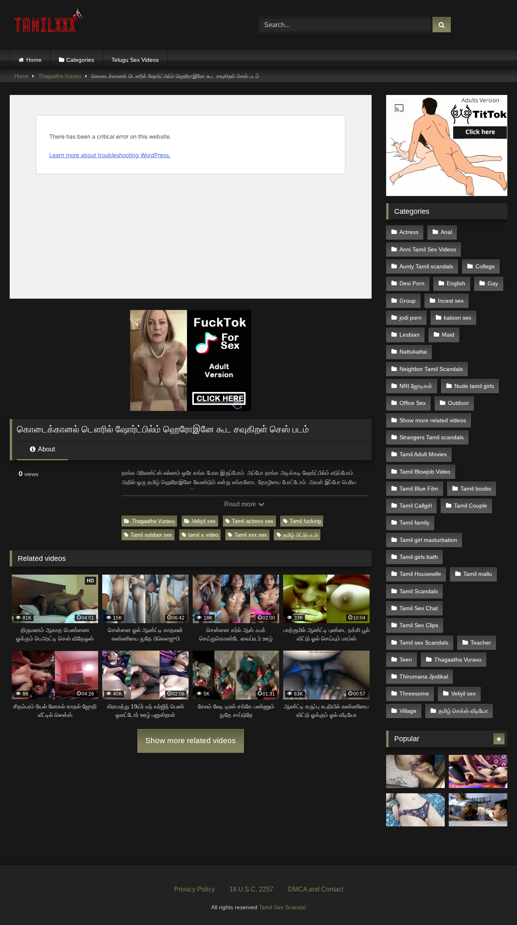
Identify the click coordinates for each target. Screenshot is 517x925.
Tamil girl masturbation (428, 540)
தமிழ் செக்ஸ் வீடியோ (463, 711)
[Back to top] (492, 901)
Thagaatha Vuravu (59, 76)
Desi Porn (412, 283)
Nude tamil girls (474, 386)
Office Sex (412, 403)
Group (407, 300)
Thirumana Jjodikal (423, 676)
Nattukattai (413, 351)
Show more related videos (190, 740)
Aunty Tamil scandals (426, 266)
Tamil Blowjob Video (424, 471)
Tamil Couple (470, 505)
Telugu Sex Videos (135, 60)
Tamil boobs (475, 488)
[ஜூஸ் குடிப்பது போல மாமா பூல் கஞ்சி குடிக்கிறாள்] (415, 771)
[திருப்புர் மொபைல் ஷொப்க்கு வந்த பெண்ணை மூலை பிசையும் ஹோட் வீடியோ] (478, 809)
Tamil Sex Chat (418, 608)
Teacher (481, 642)
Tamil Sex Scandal (282, 907)
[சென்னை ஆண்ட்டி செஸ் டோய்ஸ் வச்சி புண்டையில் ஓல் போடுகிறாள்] (415, 809)
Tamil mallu (477, 574)
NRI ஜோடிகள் (415, 386)
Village (407, 711)
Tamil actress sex (252, 521)
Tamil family (414, 522)
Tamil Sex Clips (418, 625)
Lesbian (409, 334)
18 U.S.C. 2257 (251, 889)
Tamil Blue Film (418, 488)
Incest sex (451, 300)
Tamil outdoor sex (151, 535)
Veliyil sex (204, 521)
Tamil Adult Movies (423, 454)
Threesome (414, 693)
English (456, 283)
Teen (405, 659)
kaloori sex (457, 317)
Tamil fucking (305, 521)
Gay (493, 283)
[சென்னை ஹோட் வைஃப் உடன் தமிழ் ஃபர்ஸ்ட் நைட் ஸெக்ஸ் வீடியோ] (478, 771)
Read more (240, 504)
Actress (408, 232)
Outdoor (458, 403)
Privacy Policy (194, 889)
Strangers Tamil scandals (431, 437)
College (485, 266)
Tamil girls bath (418, 557)
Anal (446, 232)
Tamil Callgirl (415, 505)
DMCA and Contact (315, 889)
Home (34, 60)
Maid (448, 334)
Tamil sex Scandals (423, 642)
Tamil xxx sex (250, 535)
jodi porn (410, 317)
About (46, 449)
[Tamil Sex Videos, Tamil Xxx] (50, 23)
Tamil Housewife (420, 574)
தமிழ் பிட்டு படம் (300, 535)
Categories (80, 60)
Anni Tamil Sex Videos (427, 249)
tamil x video (203, 535)
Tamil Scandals (418, 591)
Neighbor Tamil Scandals (431, 369)
